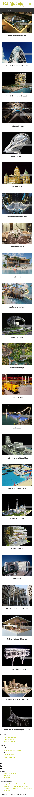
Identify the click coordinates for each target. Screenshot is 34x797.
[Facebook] (1, 761)
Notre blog (7, 777)
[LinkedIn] (1, 766)
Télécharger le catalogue (11, 773)
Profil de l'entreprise (10, 737)
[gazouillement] (1, 764)
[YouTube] (1, 769)
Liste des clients (9, 739)
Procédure (7, 775)
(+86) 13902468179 (10, 757)
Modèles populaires (10, 741)
